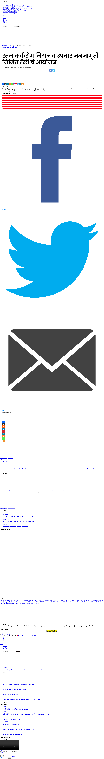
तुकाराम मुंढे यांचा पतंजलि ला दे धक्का (7, 508)
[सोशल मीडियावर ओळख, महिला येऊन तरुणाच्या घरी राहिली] (12, 543)
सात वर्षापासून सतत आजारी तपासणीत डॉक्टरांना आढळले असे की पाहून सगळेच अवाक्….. (54, 490)
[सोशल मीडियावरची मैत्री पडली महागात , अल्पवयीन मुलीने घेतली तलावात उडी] (12, 556)
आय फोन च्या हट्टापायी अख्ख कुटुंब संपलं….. (11, 11)
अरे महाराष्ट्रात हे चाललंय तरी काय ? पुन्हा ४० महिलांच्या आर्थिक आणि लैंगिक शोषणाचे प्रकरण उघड (24, 600)
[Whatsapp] (12, 84)
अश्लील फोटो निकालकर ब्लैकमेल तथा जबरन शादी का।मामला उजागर (57, 600)
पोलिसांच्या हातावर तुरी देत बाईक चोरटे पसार (56, 601)
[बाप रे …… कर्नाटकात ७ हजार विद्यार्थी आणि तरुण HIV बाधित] (12, 488)
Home (4, 45)
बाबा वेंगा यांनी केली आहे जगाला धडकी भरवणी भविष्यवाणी (18, 684)
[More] (22, 84)
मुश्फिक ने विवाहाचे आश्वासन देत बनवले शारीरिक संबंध (35, 603)
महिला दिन (5, 603)
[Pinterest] (3, 431)
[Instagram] (14, 84)
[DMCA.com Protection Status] (6, 634)
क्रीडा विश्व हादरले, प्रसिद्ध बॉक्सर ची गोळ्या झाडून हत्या (13, 9)
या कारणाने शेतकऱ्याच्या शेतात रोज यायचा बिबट (15, 689)
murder (2, 600)
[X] (5, 84)
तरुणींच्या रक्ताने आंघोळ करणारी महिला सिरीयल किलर (37, 601)
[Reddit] (3, 426)
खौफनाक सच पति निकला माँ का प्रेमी (16, 601)
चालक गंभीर (25, 601)
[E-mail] (3, 421)
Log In (9, 757)
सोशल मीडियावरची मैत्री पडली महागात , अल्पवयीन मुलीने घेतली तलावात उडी (16, 5)
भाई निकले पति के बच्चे (85, 601)
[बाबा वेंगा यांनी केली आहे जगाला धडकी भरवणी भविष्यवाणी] (9, 681)
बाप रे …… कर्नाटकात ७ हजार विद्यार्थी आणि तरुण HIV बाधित (11, 490)
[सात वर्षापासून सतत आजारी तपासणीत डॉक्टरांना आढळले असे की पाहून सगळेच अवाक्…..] (49, 488)
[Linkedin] (20, 84)
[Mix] (10, 84)
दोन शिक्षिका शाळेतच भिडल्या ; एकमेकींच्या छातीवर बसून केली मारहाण (21, 699)
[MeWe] (7, 84)
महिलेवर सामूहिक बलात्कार (14, 603)
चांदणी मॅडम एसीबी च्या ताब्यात (11, 694)
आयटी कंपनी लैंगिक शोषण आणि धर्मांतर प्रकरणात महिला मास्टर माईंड (83, 600)
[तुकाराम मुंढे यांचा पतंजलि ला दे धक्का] (12, 506)
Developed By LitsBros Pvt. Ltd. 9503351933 (27, 635)
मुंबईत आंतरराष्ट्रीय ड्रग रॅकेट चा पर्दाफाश (24, 603)
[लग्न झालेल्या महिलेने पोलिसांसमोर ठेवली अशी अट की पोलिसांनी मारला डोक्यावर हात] (12, 570)
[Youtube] (16, 84)
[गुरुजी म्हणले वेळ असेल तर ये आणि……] (12, 583)
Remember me (5, 757)
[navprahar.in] (0, 24)
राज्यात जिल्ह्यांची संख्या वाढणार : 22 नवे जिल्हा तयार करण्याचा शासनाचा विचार (23, 670)
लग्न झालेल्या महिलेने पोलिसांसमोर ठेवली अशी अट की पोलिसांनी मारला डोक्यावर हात (17, 6)
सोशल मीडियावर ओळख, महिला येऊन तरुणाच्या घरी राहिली (13, 4)
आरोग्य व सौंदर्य (8, 45)
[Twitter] (18, 84)
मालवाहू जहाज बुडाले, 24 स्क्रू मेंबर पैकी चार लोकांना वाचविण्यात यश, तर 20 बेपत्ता (17, 8)
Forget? (13, 756)
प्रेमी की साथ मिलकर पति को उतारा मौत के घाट (70, 601)
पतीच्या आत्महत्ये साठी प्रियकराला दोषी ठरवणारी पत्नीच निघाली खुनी (15, 10)
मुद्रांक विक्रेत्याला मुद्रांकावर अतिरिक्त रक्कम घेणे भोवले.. (13, 13)
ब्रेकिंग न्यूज (78, 601)
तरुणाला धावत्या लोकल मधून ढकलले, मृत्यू (10, 12)
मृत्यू (42, 603)
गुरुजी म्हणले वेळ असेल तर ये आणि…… (10, 7)
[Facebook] (3, 84)
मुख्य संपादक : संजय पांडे (7, 67)
